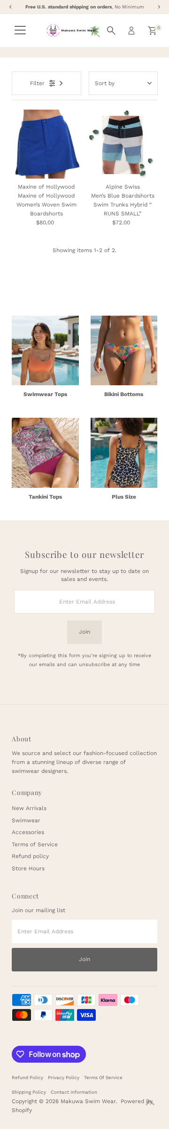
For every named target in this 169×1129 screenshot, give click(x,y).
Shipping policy (29, 1092)
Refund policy (30, 856)
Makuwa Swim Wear (88, 1101)
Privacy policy (63, 1077)
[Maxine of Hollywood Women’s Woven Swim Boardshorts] (46, 144)
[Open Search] (111, 30)
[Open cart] (152, 30)
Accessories (28, 832)
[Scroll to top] (150, 1103)
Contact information (74, 1092)
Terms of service (103, 1077)
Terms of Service (35, 844)
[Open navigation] (20, 30)
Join (84, 631)
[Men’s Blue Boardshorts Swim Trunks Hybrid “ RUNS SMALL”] (122, 144)
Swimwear (26, 820)
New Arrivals (29, 808)
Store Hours (28, 868)
